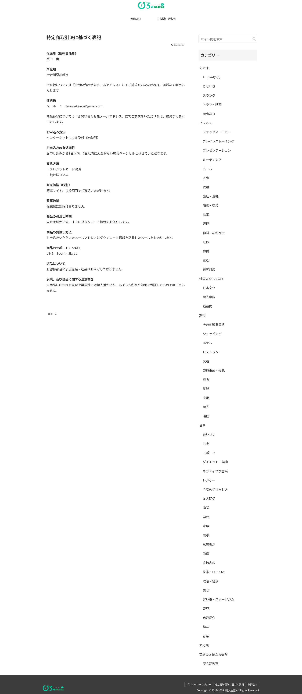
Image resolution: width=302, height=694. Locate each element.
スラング (209, 95)
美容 (206, 590)
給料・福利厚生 (214, 233)
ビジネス (205, 123)
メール (207, 168)
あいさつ (209, 434)
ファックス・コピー (217, 132)
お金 (206, 443)
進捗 (206, 242)
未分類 (204, 645)
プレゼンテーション (217, 150)
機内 (206, 379)
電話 (206, 260)
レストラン (210, 352)
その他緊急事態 (214, 324)
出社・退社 (210, 196)
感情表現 (209, 562)
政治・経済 (210, 581)
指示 (206, 214)
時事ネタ (209, 113)
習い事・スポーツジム (218, 599)
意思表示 (209, 544)
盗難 (206, 388)
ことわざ (209, 86)
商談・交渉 (210, 205)
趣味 (206, 626)
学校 (206, 517)
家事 (206, 526)
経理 (206, 223)
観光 (206, 407)
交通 (206, 361)
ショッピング (212, 333)
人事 (206, 177)
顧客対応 (209, 269)
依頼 (206, 187)
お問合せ (252, 684)
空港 (206, 397)
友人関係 (209, 498)
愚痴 (206, 553)
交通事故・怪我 (214, 370)
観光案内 (209, 297)
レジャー (209, 480)
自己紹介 (209, 617)
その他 (204, 68)
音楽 (206, 636)
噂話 (206, 507)
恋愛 (206, 535)
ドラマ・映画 (212, 104)
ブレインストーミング (218, 141)
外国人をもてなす (211, 278)
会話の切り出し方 (215, 489)
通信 (206, 416)
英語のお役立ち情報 (213, 654)
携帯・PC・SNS (214, 571)
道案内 (207, 306)
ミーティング (212, 159)
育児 (206, 608)
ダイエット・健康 (215, 461)
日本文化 (209, 287)
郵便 (206, 251)
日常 (202, 425)
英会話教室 (210, 663)
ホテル (207, 342)
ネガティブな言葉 (215, 471)
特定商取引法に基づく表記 (229, 684)
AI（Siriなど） (212, 77)
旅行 (202, 315)
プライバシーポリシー (198, 684)
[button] (254, 39)
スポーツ (209, 452)
